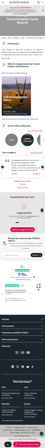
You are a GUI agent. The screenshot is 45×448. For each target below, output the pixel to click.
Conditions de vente (19, 427)
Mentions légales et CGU (22, 430)
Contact (8, 427)
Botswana (16, 38)
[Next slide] (43, 140)
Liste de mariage (32, 427)
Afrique (10, 38)
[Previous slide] (2, 140)
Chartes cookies (15, 432)
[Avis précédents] (1, 293)
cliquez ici (24, 13)
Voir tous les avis (36, 152)
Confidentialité (36, 430)
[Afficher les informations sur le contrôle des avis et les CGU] (34, 277)
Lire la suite (6, 58)
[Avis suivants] (30, 293)
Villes (22, 38)
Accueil (4, 38)
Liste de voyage (8, 430)
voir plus (8, 294)
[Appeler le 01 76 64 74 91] (38, 2)
